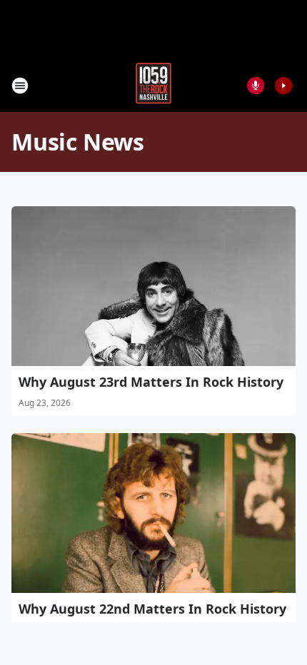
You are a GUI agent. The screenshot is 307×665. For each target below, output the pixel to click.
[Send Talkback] (255, 85)
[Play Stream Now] (283, 85)
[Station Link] (153, 85)
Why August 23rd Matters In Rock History (151, 382)
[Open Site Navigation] (20, 85)
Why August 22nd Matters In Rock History (152, 608)
